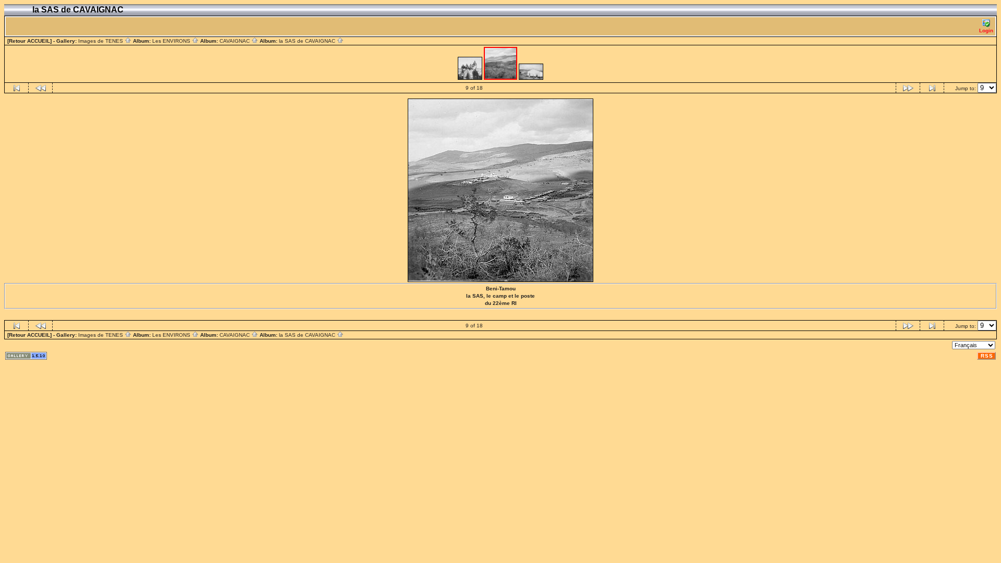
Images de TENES (101, 41)
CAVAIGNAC (235, 41)
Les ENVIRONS (172, 41)
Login (986, 30)
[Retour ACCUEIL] (29, 41)
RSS (987, 356)
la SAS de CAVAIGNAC (308, 41)
